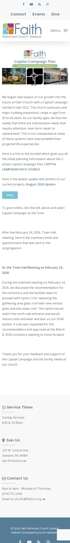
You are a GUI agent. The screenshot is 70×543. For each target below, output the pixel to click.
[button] (59, 30)
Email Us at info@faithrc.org (22, 499)
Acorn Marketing (49, 532)
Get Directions (12, 461)
